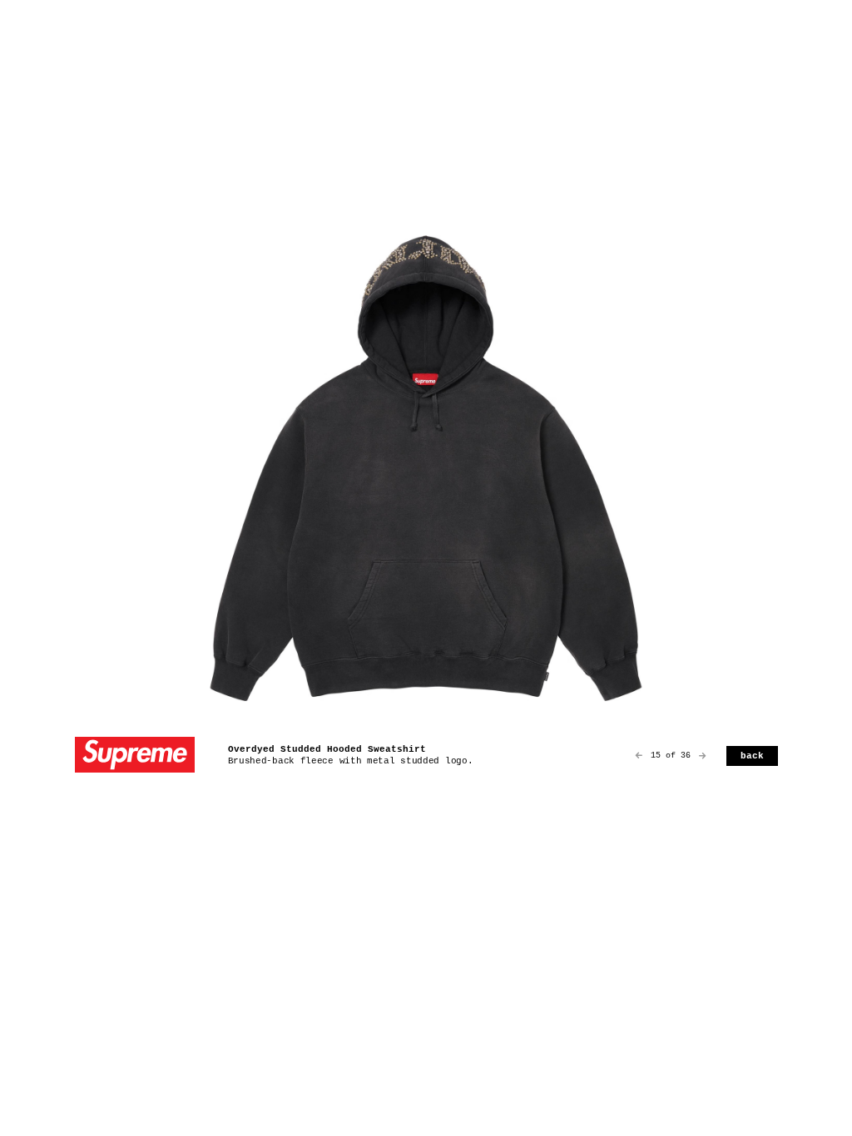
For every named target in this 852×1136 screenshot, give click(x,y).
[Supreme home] (135, 756)
